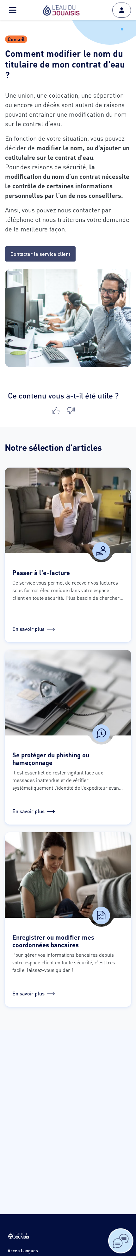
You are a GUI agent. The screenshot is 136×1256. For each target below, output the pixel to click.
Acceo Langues (23, 1250)
